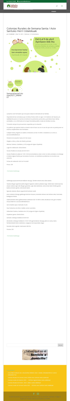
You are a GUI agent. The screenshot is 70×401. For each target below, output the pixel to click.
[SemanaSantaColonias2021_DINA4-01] (15, 91)
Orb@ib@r (12, 34)
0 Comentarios (34, 34)
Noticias (27, 34)
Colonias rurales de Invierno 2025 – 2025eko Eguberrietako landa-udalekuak (29, 380)
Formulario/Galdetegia (13, 171)
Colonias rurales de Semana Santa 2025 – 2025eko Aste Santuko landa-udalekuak (30, 385)
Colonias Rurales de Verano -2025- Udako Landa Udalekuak (24, 383)
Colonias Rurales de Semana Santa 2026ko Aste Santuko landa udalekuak (28, 377)
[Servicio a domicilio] (35, 354)
